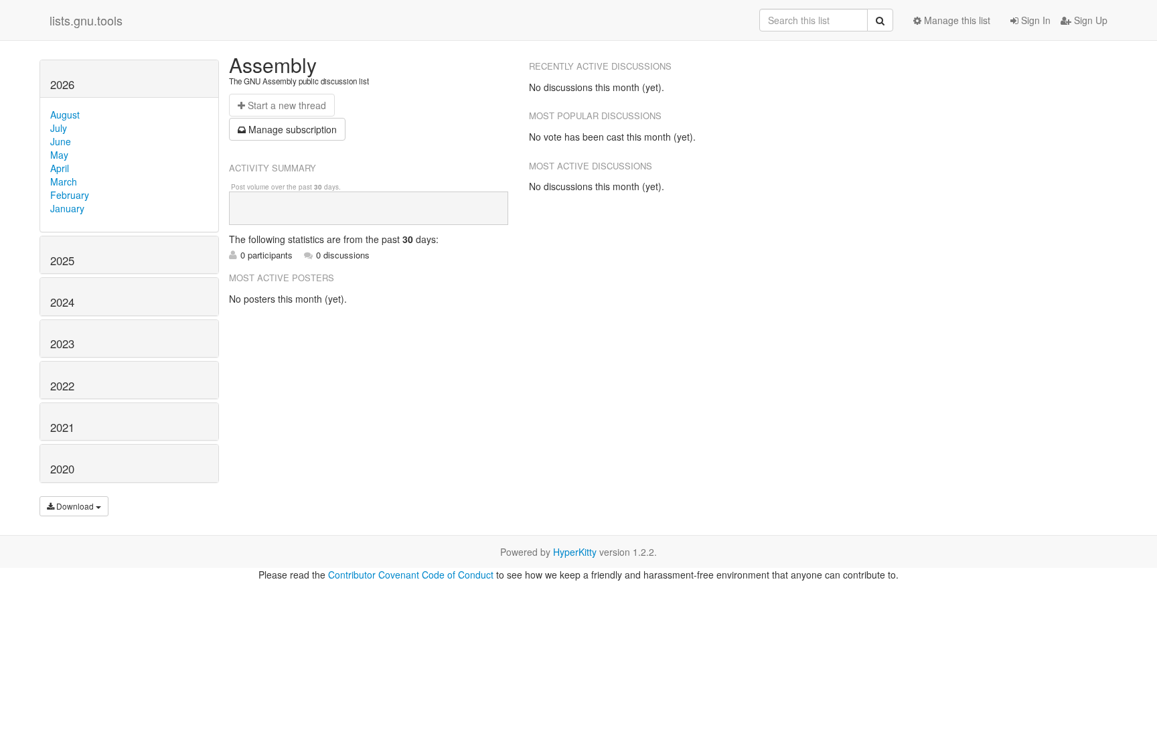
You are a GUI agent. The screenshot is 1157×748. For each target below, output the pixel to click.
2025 (62, 260)
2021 (62, 427)
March (63, 181)
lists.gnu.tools (86, 20)
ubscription (292, 129)
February (69, 195)
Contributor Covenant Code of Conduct (410, 574)
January (67, 208)
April (59, 168)
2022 (62, 386)
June (60, 141)
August (65, 114)
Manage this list (955, 20)
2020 (62, 469)
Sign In (1034, 20)
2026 (62, 84)
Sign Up (1089, 20)
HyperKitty (575, 551)
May (59, 154)
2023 (62, 343)
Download (75, 506)
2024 (62, 302)
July (58, 128)
